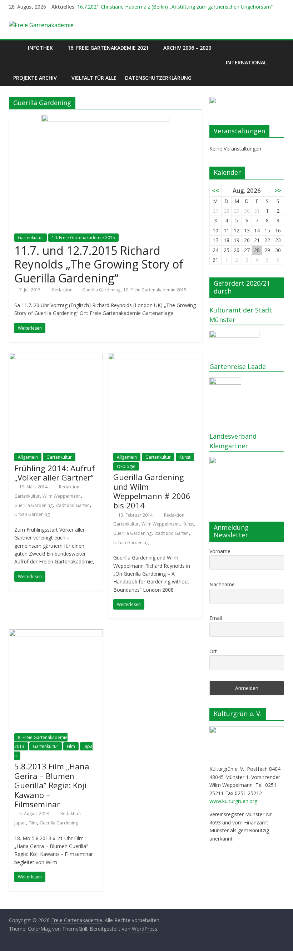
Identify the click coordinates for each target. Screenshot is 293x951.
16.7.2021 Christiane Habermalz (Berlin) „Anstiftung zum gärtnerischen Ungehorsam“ (175, 6)
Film (71, 746)
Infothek (40, 47)
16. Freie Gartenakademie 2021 (108, 47)
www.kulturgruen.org (233, 801)
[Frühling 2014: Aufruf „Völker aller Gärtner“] (56, 357)
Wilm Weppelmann (62, 496)
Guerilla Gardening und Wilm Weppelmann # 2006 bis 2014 (151, 491)
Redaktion (63, 290)
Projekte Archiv (35, 77)
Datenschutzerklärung (158, 77)
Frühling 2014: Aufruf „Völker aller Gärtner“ (54, 473)
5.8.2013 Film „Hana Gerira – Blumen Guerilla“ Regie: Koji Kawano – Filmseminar (51, 785)
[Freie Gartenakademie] (16, 47)
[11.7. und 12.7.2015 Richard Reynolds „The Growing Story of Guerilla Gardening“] (105, 119)
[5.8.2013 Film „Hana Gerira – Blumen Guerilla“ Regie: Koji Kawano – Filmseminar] (56, 633)
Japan (20, 823)
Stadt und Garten (72, 505)
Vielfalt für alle (93, 77)
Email (215, 618)
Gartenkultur (30, 238)
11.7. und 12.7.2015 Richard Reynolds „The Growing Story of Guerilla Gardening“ (98, 264)
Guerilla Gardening (101, 290)
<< (215, 190)
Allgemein (28, 457)
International (246, 62)
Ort (213, 651)
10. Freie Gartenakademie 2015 (83, 238)
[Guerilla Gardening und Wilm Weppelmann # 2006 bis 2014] (155, 357)
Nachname (222, 584)
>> (278, 190)
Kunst (184, 457)
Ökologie (126, 466)
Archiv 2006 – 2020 (187, 47)
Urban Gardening (32, 514)
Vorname (219, 551)
